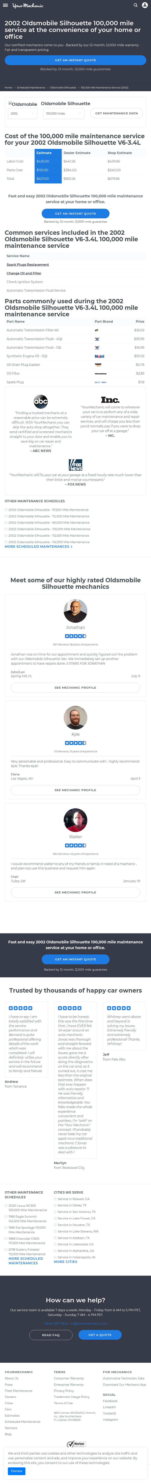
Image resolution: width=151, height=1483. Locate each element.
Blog (8, 1434)
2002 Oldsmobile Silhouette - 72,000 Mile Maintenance (49, 516)
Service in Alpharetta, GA (76, 1251)
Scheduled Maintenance (22, 1422)
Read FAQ (51, 1335)
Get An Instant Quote (75, 213)
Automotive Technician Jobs (123, 1378)
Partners (11, 1428)
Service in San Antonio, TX (77, 1212)
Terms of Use (63, 1403)
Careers (10, 1397)
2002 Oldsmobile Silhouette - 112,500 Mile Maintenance (49, 535)
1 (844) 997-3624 (56, 1323)
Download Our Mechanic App (124, 1384)
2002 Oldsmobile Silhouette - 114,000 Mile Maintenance (49, 542)
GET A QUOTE (100, 1335)
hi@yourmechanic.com (89, 1323)
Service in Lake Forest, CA (76, 1218)
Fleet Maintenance (18, 1391)
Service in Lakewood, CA (75, 1244)
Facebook (110, 1401)
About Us (11, 1378)
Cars (8, 1409)
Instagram (110, 1419)
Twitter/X (109, 1413)
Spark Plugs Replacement (28, 265)
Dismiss (16, 1471)
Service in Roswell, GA (74, 1199)
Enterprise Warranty (69, 1384)
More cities (65, 1262)
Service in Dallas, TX (72, 1205)
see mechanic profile (75, 687)
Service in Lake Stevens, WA (78, 1231)
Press (9, 1384)
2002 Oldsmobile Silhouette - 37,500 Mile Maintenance (48, 510)
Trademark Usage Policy (72, 1397)
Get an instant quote (75, 60)
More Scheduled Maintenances (37, 546)
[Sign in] (145, 5)
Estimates (12, 1415)
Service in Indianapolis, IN (76, 1257)
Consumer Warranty (69, 1378)
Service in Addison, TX (74, 1238)
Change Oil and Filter (24, 273)
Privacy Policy (64, 1391)
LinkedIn (109, 1407)
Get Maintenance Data (116, 113)
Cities (9, 1403)
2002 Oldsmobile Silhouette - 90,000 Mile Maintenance (49, 522)
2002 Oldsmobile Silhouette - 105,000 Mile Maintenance (49, 529)
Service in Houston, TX (74, 1225)
